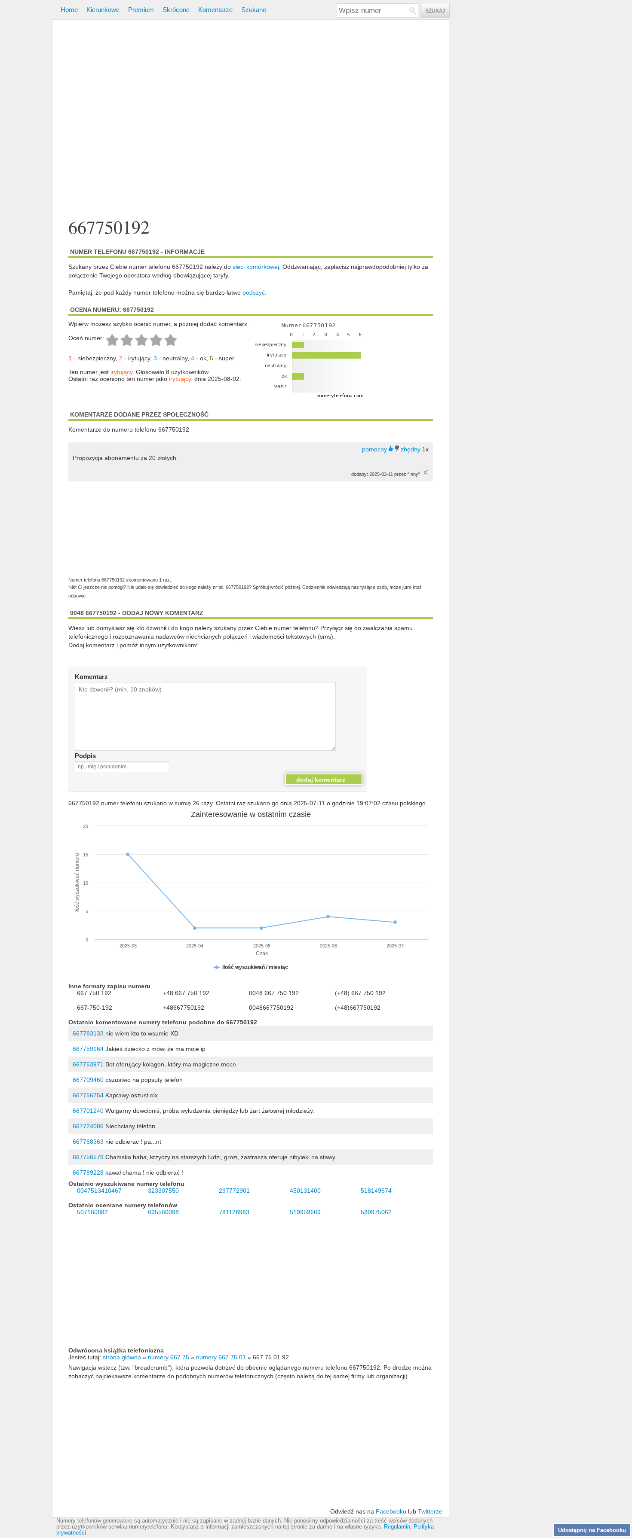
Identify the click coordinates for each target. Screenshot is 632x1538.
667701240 (88, 1110)
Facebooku (391, 1511)
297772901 (234, 1190)
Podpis (85, 755)
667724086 (88, 1126)
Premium (141, 9)
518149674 (376, 1190)
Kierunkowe (103, 9)
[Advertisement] (250, 119)
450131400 (305, 1190)
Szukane (253, 9)
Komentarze (215, 9)
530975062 (376, 1212)
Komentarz (91, 676)
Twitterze (430, 1511)
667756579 (88, 1157)
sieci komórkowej (256, 266)
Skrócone (176, 9)
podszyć (253, 292)
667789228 (88, 1172)
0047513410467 (99, 1190)
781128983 (234, 1212)
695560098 (163, 1212)
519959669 (305, 1212)
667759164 (88, 1048)
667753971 (88, 1064)
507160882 (92, 1212)
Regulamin (397, 1527)
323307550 (163, 1190)
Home (69, 9)
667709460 (88, 1079)
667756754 (88, 1095)
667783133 (88, 1033)
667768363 (88, 1141)
